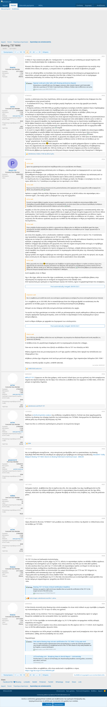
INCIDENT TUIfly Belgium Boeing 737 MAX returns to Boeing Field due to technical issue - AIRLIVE (65, 455)
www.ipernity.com (18, 116)
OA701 (5, 48)
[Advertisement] (53, 26)
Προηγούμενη (8, 52)
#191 (103, 56)
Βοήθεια (93, 691)
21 (30, 52)
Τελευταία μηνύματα (26, 5)
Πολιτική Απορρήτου (83, 691)
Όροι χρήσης (70, 691)
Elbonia (21, 77)
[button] (35, 5)
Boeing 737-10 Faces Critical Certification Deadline (51, 587)
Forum (13, 5)
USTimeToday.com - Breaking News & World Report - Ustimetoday (57, 656)
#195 (103, 411)
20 (27, 52)
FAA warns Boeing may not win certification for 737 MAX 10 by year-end (59, 641)
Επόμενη (45, 52)
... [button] (17, 52)
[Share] (99, 56)
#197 (103, 484)
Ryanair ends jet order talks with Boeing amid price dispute (54, 83)
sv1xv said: (30, 163)
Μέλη (41, 5)
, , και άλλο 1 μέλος (42, 598)
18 (21, 52)
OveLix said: (30, 334)
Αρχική (5, 5)
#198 (103, 518)
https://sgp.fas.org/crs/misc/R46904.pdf (39, 670)
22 (33, 52)
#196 (103, 449)
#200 (103, 604)
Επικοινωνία (61, 691)
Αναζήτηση (15, 9)
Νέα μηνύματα (5, 9)
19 (24, 52)
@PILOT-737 (29, 377)
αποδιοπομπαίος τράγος (42, 415)
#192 (103, 95)
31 (39, 52)
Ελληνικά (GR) (7, 691)
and (35, 368)
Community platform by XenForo (53, 694)
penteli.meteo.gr (18, 469)
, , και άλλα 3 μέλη (41, 154)
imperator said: (31, 295)
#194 (103, 374)
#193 (103, 159)
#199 (103, 556)
